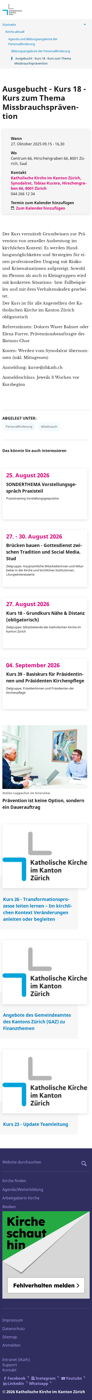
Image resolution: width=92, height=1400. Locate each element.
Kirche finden (14, 1180)
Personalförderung (19, 426)
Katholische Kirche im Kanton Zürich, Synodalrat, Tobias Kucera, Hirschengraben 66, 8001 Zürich (49, 183)
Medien (9, 1206)
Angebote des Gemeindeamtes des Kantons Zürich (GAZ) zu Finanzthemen (37, 1021)
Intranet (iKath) (16, 1359)
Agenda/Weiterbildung (22, 1189)
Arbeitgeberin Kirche (20, 1198)
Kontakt (9, 1370)
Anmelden (11, 1345)
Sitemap (9, 1337)
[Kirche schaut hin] (46, 1255)
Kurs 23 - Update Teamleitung (35, 1124)
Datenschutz (13, 1328)
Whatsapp (38, 1383)
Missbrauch (49, 426)
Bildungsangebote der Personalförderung (40, 51)
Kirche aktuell (14, 32)
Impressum (12, 1320)
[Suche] (85, 1163)
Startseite (9, 24)
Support (9, 1364)
